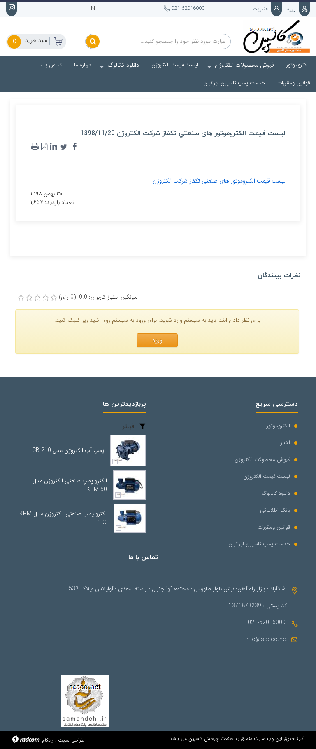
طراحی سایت (71, 740)
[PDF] (44, 146)
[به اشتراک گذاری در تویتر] (63, 146)
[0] (21, 298)
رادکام (47, 740)
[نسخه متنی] (35, 146)
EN (91, 8)
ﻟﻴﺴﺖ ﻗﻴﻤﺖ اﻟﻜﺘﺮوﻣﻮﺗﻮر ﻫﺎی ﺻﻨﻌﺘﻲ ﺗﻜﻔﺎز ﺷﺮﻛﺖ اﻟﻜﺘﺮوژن (219, 180)
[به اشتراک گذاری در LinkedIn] (53, 146)
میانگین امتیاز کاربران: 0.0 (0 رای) (98, 297)
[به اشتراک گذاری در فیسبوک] (74, 146)
